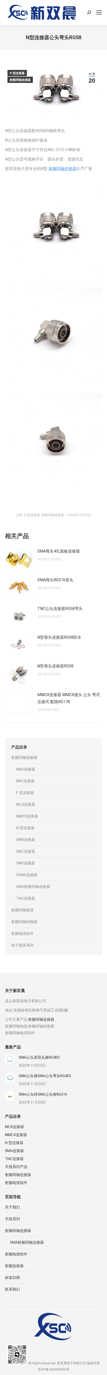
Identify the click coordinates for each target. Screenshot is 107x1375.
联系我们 (12, 1289)
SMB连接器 (25, 839)
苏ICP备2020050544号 (53, 1369)
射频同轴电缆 (22, 910)
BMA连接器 (25, 769)
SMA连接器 (14, 1151)
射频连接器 (14, 1266)
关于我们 (12, 1207)
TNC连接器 (25, 898)
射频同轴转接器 (24, 922)
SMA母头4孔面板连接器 (58, 551)
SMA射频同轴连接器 (33, 886)
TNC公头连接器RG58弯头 (60, 608)
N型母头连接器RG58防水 (59, 637)
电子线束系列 (22, 945)
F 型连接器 (25, 792)
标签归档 (12, 1277)
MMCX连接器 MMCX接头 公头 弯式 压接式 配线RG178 (68, 698)
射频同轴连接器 (20, 80)
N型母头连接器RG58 (55, 666)
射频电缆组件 (22, 933)
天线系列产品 (16, 1167)
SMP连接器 (25, 863)
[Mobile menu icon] (99, 12)
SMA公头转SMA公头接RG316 (43, 1094)
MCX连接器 (25, 804)
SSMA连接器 (26, 875)
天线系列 (12, 1219)
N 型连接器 (17, 73)
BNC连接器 (25, 781)
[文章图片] (18, 559)
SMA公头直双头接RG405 (39, 1057)
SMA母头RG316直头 (55, 580)
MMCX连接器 (27, 816)
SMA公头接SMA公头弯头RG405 (45, 1076)
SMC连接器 (25, 851)
